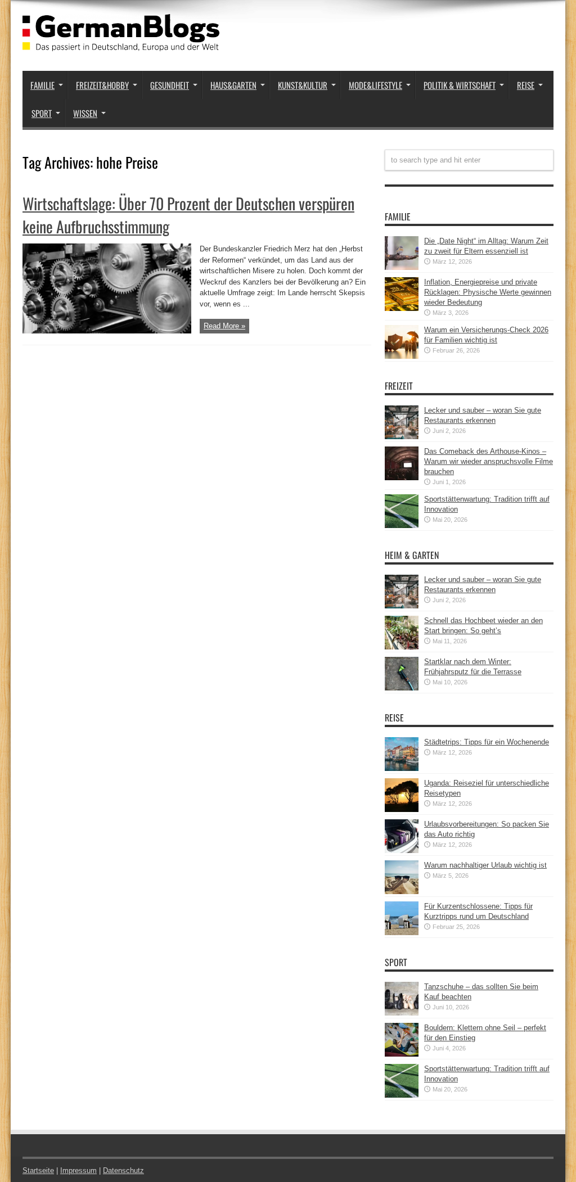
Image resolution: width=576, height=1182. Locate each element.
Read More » (224, 326)
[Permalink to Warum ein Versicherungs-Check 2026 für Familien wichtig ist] (401, 356)
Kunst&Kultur (302, 85)
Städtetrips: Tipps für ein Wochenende (486, 742)
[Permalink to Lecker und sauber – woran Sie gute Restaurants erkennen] (401, 436)
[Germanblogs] (120, 42)
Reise (525, 85)
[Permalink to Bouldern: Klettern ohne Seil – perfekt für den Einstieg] (401, 1054)
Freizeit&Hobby (102, 85)
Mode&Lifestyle (375, 85)
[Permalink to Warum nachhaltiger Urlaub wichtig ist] (401, 891)
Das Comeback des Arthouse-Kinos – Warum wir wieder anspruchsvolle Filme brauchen (488, 461)
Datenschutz (123, 1170)
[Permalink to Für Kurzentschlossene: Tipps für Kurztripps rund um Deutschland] (401, 932)
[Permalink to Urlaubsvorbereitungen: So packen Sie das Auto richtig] (401, 850)
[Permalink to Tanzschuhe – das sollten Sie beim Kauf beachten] (401, 1013)
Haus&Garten (233, 85)
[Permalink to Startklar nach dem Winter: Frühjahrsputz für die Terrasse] (401, 688)
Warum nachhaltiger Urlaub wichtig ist (485, 865)
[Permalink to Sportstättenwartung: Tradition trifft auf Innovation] (401, 525)
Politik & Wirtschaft (460, 85)
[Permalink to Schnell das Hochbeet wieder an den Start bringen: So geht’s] (401, 647)
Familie (42, 85)
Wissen (85, 113)
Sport (42, 113)
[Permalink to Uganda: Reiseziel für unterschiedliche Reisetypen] (401, 809)
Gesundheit (169, 85)
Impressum (78, 1170)
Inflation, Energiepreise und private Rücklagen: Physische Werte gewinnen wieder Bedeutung (487, 292)
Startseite (38, 1170)
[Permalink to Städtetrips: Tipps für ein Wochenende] (401, 768)
